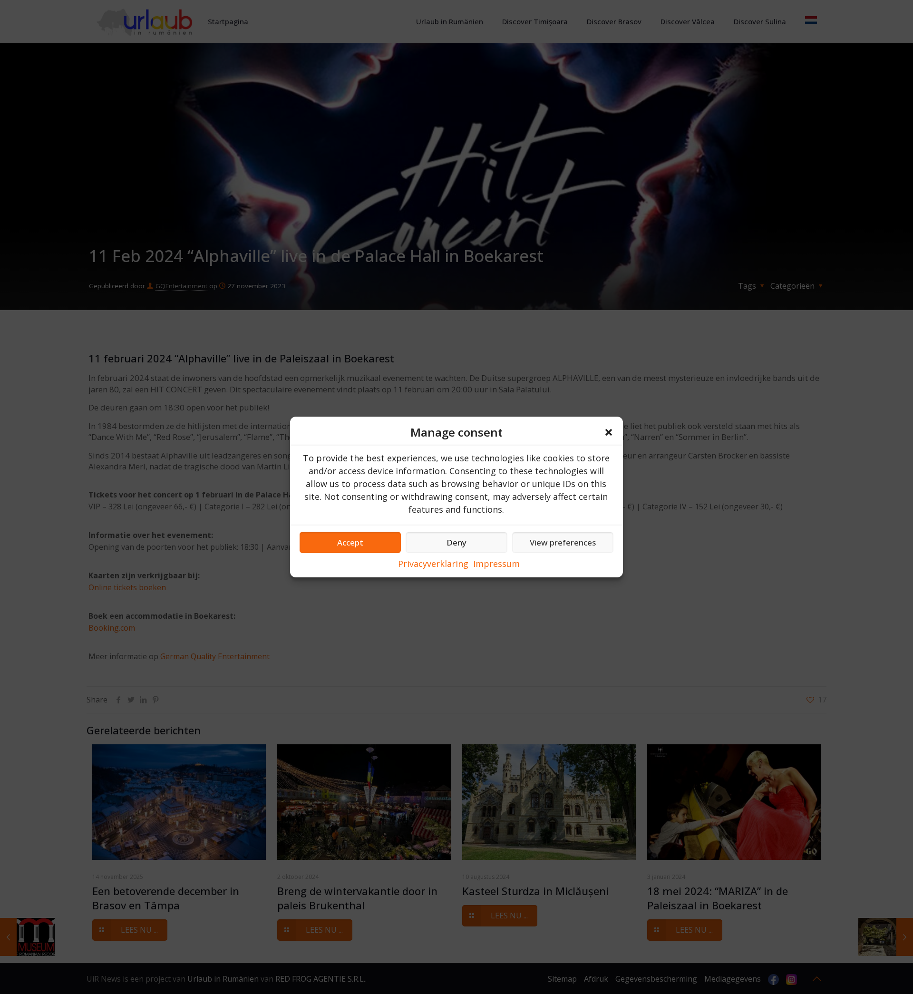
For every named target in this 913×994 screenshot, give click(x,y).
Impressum (496, 563)
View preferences (563, 542)
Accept (350, 542)
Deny (456, 542)
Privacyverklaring (433, 563)
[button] (608, 432)
